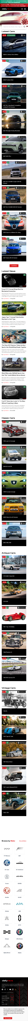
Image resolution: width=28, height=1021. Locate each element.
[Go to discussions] (7, 61)
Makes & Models (5, 998)
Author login (4, 1004)
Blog (3, 1002)
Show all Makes (22, 840)
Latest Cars (4, 996)
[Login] (25, 9)
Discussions (12, 35)
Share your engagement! (14, 2)
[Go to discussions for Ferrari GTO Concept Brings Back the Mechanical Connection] (24, 275)
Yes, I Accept (8, 1018)
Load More (14, 265)
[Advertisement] (14, 828)
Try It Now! (22, 6)
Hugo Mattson (6, 298)
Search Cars (4, 1000)
